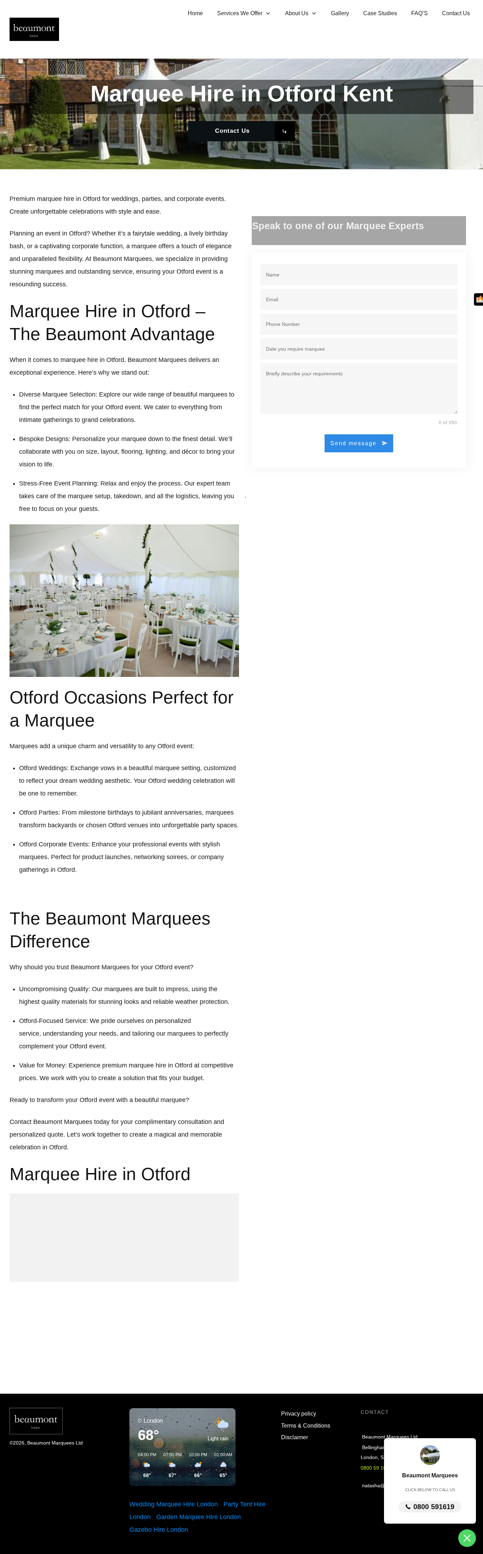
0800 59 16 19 (377, 1468)
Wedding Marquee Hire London (173, 1504)
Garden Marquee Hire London (198, 1516)
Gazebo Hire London (158, 1529)
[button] (144, 1465)
